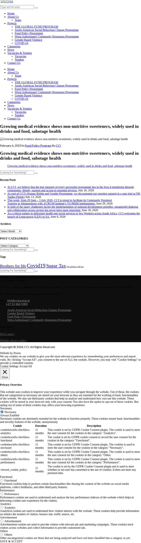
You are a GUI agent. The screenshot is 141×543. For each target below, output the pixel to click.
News (10, 49)
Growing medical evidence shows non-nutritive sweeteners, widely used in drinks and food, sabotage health (69, 166)
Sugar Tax (56, 265)
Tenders (19, 59)
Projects (12, 23)
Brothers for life (13, 266)
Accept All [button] (25, 366)
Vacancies (20, 56)
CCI (58, 145)
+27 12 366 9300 (17, 304)
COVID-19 (21, 43)
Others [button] (4, 531)
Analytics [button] (5, 503)
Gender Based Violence (28, 39)
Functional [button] (6, 476)
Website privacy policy (13, 340)
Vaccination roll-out (75, 267)
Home (11, 13)
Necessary (10, 412)
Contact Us (13, 62)
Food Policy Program (38, 145)
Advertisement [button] (8, 517)
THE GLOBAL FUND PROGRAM (36, 26)
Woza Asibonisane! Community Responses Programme (47, 36)
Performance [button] (7, 490)
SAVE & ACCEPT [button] (11, 541)
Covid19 (36, 265)
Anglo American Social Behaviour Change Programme (47, 29)
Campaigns (13, 46)
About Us (13, 16)
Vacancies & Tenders (19, 53)
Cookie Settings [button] (9, 366)
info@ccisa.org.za (18, 300)
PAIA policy (7, 334)
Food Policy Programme (29, 33)
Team (18, 20)
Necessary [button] (6, 408)
